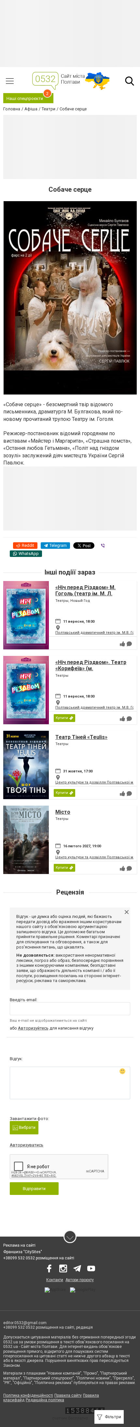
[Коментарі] (129, 643)
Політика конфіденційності (28, 1395)
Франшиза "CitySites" (22, 1252)
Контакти (54, 1280)
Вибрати (26, 1127)
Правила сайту (68, 1395)
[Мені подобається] (122, 643)
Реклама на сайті (19, 1245)
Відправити (34, 1188)
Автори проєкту (79, 1280)
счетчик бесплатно (70, 1418)
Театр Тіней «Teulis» (81, 737)
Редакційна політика (45, 1400)
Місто (62, 812)
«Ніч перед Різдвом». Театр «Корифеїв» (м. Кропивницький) (90, 668)
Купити (62, 718)
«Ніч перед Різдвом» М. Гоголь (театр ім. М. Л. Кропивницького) (85, 593)
